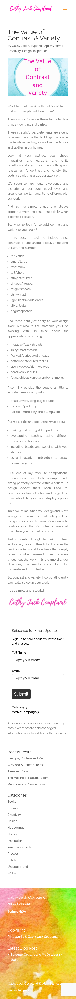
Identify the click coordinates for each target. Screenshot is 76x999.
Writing (13, 873)
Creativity (14, 51)
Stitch (12, 860)
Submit (21, 694)
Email (16, 671)
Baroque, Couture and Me (25, 758)
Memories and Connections (26, 784)
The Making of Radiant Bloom (28, 777)
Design (27, 51)
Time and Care (18, 771)
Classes (13, 808)
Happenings (16, 827)
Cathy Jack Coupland (27, 46)
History (12, 834)
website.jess (19, 990)
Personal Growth (19, 847)
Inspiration (40, 51)
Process (13, 853)
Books (12, 801)
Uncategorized (18, 866)
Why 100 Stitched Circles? (26, 765)
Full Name (19, 652)
